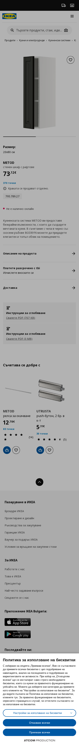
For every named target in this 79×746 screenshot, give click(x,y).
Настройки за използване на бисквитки (37, 712)
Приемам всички (39, 732)
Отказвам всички (39, 722)
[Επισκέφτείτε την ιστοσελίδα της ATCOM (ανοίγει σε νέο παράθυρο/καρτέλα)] (39, 740)
